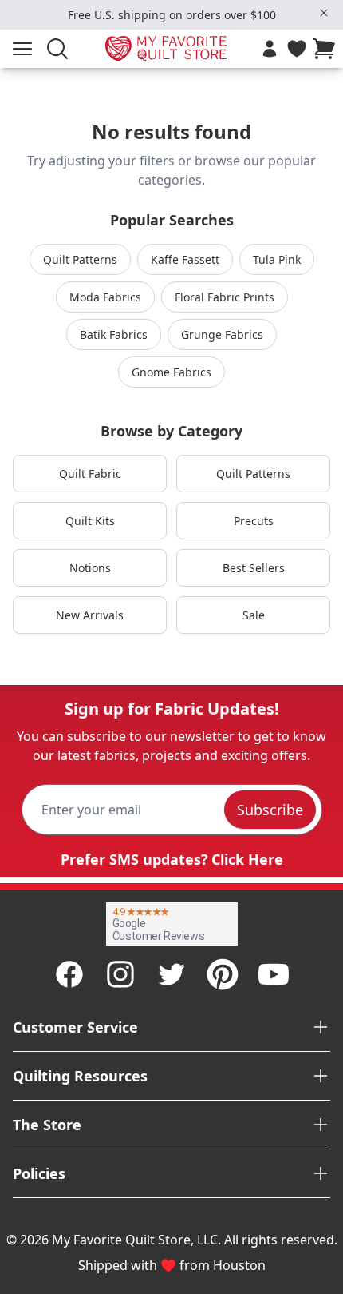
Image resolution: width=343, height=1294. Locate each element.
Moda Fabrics (105, 297)
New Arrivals (90, 615)
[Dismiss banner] (323, 12)
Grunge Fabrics (222, 334)
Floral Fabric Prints (224, 297)
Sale (253, 615)
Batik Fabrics (114, 334)
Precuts (254, 520)
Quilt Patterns (80, 259)
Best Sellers (254, 567)
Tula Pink (277, 259)
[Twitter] (171, 974)
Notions (90, 567)
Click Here (247, 859)
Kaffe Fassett (185, 259)
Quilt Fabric (90, 473)
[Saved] (297, 49)
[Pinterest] (223, 974)
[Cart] (327, 49)
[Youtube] (274, 974)
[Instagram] (120, 974)
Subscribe (270, 809)
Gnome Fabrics (171, 372)
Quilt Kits (90, 520)
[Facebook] (69, 974)
